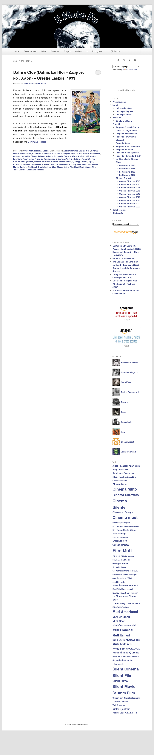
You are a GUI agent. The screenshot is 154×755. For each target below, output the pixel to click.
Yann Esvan (41, 83)
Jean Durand (117, 578)
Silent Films (120, 681)
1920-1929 (28, 150)
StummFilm (117, 697)
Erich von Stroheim (120, 537)
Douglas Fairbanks (131, 526)
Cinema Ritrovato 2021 (129, 200)
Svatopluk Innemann (132, 698)
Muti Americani (125, 611)
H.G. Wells (134, 571)
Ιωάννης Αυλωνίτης (64, 158)
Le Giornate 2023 (127, 174)
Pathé (114, 656)
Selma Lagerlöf (118, 664)
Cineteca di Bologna (122, 512)
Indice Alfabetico (124, 108)
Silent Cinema (57, 167)
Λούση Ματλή (27, 161)
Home (16, 51)
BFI (132, 473)
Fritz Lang (116, 560)
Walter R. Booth (131, 713)
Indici (43, 51)
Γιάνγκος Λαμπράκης (45, 158)
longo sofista (64, 164)
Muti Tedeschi (122, 644)
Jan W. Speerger (130, 574)
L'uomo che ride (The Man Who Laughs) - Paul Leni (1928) (124, 283)
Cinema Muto (124, 489)
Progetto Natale (123, 143)
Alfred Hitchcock (120, 465)
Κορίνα (16, 161)
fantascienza (120, 545)
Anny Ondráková (120, 469)
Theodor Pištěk (120, 701)
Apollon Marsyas (70, 150)
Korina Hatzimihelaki (32, 164)
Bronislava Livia (129, 477)
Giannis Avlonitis (38, 156)
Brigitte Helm (117, 477)
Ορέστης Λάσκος (79, 161)
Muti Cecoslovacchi (124, 625)
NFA (128, 648)
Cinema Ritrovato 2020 (129, 197)
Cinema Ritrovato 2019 (129, 193)
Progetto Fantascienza (126, 133)
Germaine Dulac (119, 567)
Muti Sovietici (118, 639)
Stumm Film (90, 167)
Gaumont (125, 559)
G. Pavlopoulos (94, 153)
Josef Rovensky (118, 582)
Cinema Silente (24, 153)
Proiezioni (55, 51)
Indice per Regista (124, 111)
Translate (133, 69)
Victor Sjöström (121, 709)
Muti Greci (32, 167)
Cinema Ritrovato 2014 (129, 184)
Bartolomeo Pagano (121, 473)
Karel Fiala (116, 589)
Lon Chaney (118, 603)
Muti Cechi (119, 621)
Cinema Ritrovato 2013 (129, 181)
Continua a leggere (38, 141)
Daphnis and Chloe (52, 153)
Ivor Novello (117, 574)
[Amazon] (126, 322)
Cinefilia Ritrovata (119, 480)
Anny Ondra (134, 465)
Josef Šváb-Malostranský (125, 585)
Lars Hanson (132, 592)
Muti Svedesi (133, 639)
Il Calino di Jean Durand (123, 258)
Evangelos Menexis (69, 153)
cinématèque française (121, 522)
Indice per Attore (123, 114)
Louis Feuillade (133, 603)
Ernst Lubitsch (119, 540)
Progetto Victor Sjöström (127, 152)
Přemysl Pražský (132, 656)
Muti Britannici (121, 617)
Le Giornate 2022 (127, 171)
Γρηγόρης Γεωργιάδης (23, 158)
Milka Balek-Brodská (120, 607)
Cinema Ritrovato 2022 (129, 203)
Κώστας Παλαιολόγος (84, 158)
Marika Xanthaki (20, 167)
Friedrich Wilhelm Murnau (123, 556)
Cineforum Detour (124, 120)
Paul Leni (122, 656)
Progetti (67, 51)
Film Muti (38, 150)
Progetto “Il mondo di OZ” (128, 155)
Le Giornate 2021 (127, 168)
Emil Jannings (119, 533)
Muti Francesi (122, 629)
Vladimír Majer (118, 713)
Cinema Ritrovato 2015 (129, 187)
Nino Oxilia (135, 649)
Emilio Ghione (130, 530)
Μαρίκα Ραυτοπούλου (61, 161)
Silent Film (68, 167)
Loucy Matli (76, 164)
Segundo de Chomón (122, 660)
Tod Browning (119, 705)
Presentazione (30, 51)
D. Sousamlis (37, 153)
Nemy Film (118, 648)
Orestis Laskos (44, 167)
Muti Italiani (121, 635)
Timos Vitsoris (19, 169)
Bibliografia (97, 51)
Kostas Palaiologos (50, 164)
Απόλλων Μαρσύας (87, 156)
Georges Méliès (120, 563)
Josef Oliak (127, 578)
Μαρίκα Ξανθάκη (42, 161)
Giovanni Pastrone (120, 570)
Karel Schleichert (119, 593)
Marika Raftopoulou (90, 164)
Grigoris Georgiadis (54, 156)
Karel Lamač (127, 589)
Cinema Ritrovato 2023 (129, 206)
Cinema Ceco (119, 484)
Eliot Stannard (118, 530)
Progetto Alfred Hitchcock (128, 146)
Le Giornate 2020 (127, 165)
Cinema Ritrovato (124, 178)
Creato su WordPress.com (76, 724)
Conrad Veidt (117, 526)
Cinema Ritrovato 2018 (129, 190)
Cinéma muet (84, 150)
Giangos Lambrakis (21, 156)
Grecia (46, 150)
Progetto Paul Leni (124, 149)
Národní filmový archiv (125, 652)
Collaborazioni (81, 51)
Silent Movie (79, 167)
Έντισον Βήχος (70, 156)
